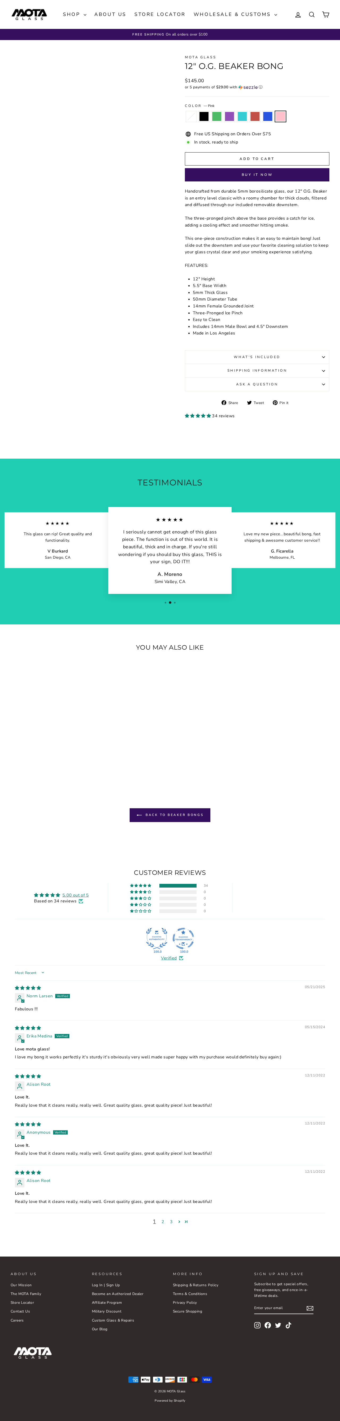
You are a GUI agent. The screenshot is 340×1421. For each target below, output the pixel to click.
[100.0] (156, 938)
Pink (280, 116)
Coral (255, 116)
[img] (28, 988)
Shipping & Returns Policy (195, 1285)
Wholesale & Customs (233, 14)
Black (204, 116)
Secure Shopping (187, 1311)
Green (216, 116)
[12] (23, 763)
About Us (110, 14)
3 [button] (171, 1222)
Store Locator (160, 14)
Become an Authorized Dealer (118, 1293)
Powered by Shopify (170, 1400)
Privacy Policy (185, 1302)
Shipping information (257, 370)
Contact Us (20, 1311)
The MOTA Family (26, 1293)
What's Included (257, 357)
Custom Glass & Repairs (113, 1320)
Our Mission (21, 1285)
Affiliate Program (107, 1302)
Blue (267, 116)
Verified (169, 958)
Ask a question (257, 384)
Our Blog (100, 1329)
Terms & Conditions (190, 1293)
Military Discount (107, 1311)
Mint (242, 116)
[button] (257, 87)
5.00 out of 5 (75, 895)
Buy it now (257, 174)
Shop (72, 14)
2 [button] (163, 1222)
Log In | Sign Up (106, 1285)
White (191, 116)
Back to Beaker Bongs (174, 815)
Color (199, 105)
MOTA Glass (200, 57)
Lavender (229, 116)
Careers (17, 1320)
